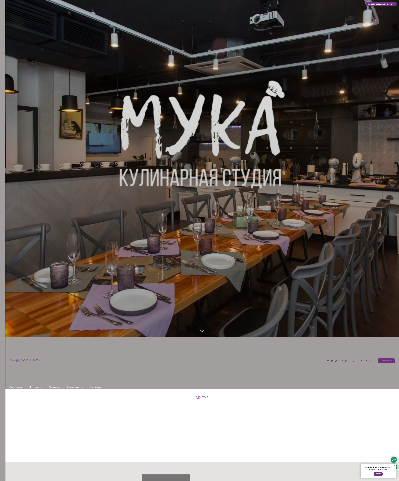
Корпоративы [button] (54, 387)
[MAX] (335, 360)
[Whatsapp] (331, 360)
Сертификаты (95, 387)
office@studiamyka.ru (349, 361)
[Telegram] (327, 360)
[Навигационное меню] (2, 3)
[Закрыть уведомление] (394, 466)
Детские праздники (75, 387)
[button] (386, 360)
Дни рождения (36, 387)
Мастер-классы (15, 387)
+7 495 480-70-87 (365, 361)
